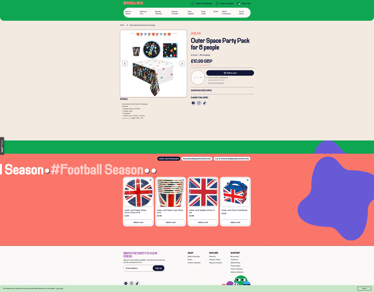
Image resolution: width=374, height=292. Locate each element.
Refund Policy (235, 263)
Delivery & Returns (237, 272)
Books (215, 11)
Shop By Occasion (175, 13)
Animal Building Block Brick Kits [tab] (197, 158)
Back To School (128, 13)
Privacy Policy (235, 266)
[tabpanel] (187, 201)
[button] (201, 3)
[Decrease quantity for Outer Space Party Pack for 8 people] (193, 77)
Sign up (158, 268)
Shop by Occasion (215, 263)
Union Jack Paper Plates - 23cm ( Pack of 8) (135, 211)
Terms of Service (237, 269)
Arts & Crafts (203, 13)
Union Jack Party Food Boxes (234, 210)
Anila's (196, 33)
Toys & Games (241, 13)
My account (235, 256)
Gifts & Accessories (226, 13)
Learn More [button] (59, 288)
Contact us (234, 260)
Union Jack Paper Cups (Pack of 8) (170, 211)
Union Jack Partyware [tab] (169, 158)
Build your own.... (143, 13)
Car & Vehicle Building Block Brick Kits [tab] (232, 158)
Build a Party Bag (194, 256)
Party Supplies (191, 13)
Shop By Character (158, 13)
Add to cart (138, 222)
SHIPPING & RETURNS (201, 91)
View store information (216, 83)
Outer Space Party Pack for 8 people (142, 25)
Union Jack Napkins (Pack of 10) (202, 211)
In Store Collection (194, 263)
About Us (212, 256)
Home (122, 25)
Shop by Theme (214, 260)
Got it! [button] (364, 288)
